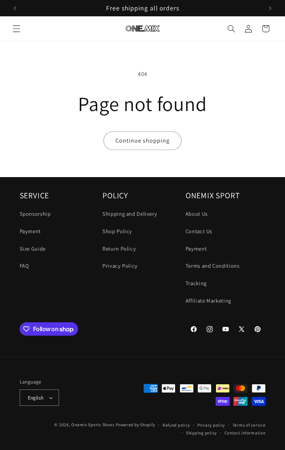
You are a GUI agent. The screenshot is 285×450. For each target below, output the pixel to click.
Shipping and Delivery (129, 213)
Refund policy (176, 425)
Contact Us (199, 231)
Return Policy (119, 248)
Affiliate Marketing (208, 300)
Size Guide (33, 248)
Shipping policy (201, 433)
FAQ (24, 265)
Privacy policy (211, 425)
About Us (197, 213)
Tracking (196, 283)
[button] (16, 28)
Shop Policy (117, 231)
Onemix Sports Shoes (92, 424)
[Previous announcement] (15, 8)
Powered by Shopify (135, 424)
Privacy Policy (120, 265)
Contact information (245, 433)
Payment (30, 231)
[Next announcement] (270, 8)
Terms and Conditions (213, 265)
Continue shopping (142, 140)
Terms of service (249, 425)
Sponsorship (35, 213)
